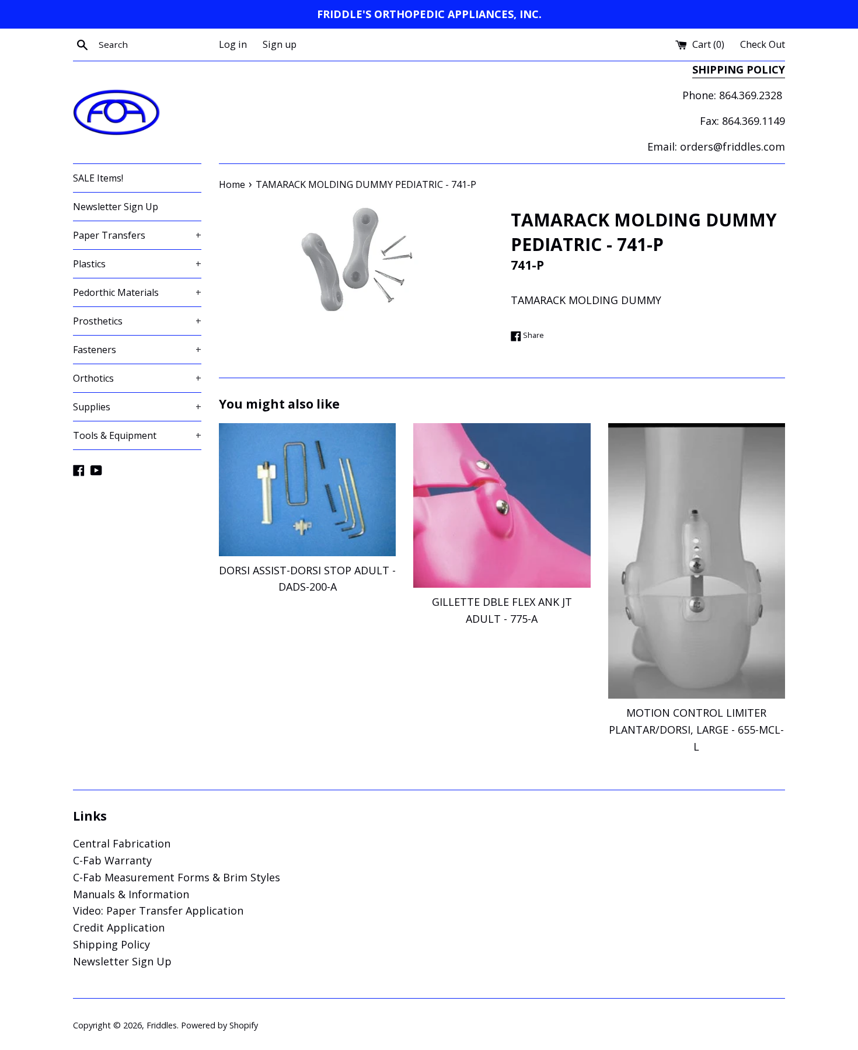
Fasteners (137, 349)
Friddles (162, 1025)
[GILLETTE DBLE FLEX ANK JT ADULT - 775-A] (501, 505)
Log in (233, 44)
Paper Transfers (137, 235)
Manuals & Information (131, 894)
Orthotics (137, 378)
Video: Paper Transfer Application (158, 911)
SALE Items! (98, 178)
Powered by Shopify (219, 1025)
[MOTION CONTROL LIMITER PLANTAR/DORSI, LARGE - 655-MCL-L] (696, 561)
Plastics (137, 263)
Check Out (762, 44)
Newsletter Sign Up (115, 206)
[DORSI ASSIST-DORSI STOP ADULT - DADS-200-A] (307, 489)
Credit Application (119, 927)
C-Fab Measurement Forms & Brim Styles (176, 877)
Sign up (280, 44)
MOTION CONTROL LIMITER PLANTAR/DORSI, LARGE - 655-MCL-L (696, 730)
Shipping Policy (111, 944)
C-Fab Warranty (112, 860)
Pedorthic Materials (137, 292)
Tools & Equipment (137, 435)
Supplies (137, 406)
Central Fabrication (121, 843)
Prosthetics (137, 321)
